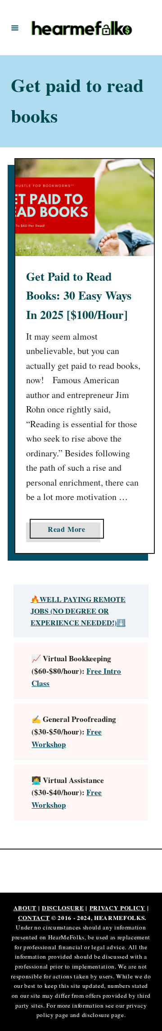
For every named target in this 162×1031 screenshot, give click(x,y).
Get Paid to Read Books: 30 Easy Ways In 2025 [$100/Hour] (78, 295)
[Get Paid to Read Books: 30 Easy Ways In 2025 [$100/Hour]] (84, 208)
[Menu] (15, 27)
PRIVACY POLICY (117, 907)
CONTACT (34, 917)
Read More (70, 531)
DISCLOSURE (63, 907)
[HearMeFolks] (82, 27)
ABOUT (25, 907)
